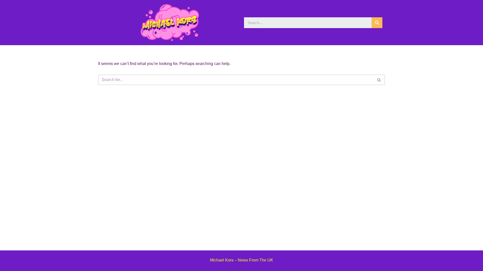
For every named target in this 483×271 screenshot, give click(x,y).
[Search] (377, 22)
